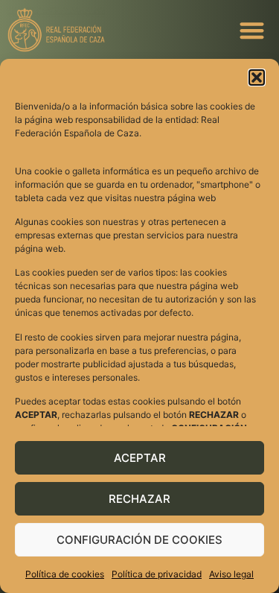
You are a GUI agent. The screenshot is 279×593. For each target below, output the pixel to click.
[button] (256, 77)
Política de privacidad (157, 574)
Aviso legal (231, 574)
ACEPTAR (140, 458)
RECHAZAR (139, 499)
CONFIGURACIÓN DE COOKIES (139, 540)
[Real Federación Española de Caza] (104, 29)
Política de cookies (64, 574)
